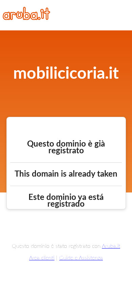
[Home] (26, 18)
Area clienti (41, 258)
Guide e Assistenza (81, 258)
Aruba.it (111, 246)
